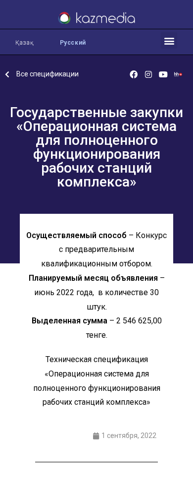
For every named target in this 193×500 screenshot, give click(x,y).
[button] (169, 40)
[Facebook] (134, 74)
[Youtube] (163, 74)
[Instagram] (148, 74)
